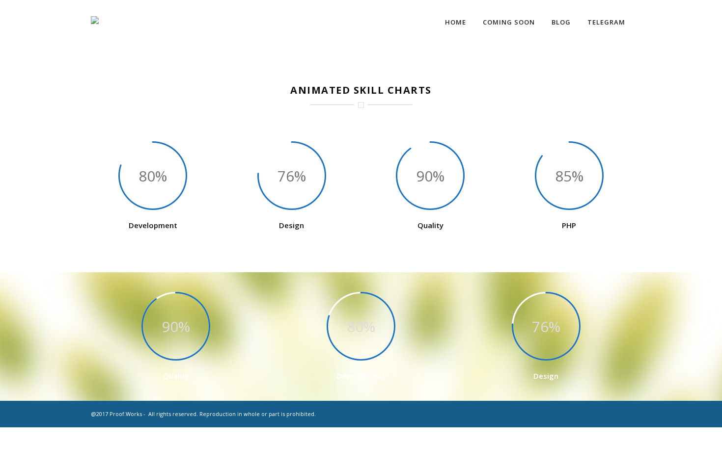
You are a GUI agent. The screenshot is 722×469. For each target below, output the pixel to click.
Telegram (606, 22)
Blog (561, 22)
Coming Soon (509, 22)
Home (455, 22)
